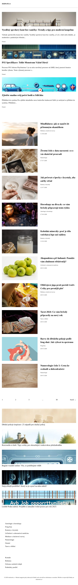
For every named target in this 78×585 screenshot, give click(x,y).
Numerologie (43, 157)
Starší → (73, 400)
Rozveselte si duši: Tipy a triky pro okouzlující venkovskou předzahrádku (32, 445)
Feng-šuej (42, 345)
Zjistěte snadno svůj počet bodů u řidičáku (22, 95)
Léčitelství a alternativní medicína (49, 265)
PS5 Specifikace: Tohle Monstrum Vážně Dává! (25, 62)
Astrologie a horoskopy (46, 211)
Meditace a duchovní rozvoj (47, 130)
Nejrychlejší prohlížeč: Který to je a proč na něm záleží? (24, 486)
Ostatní (4, 41)
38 (57, 400)
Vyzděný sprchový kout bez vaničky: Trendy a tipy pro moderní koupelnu (38, 30)
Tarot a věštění (44, 319)
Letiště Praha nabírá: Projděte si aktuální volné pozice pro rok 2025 (29, 506)
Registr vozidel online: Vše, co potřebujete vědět (21, 465)
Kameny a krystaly (45, 184)
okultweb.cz (6, 4)
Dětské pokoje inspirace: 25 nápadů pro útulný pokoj (23, 424)
